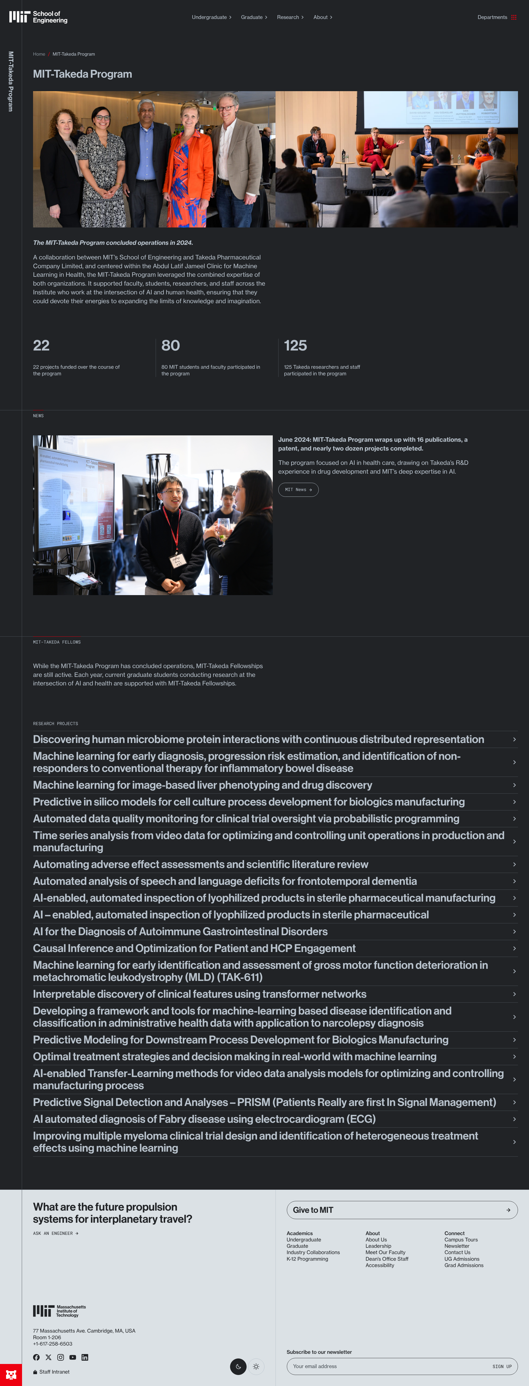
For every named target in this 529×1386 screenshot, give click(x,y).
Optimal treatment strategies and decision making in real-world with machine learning (235, 1056)
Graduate (252, 17)
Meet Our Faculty (386, 1252)
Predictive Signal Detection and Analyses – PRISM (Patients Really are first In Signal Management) (265, 1102)
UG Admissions (462, 1259)
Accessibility (380, 1265)
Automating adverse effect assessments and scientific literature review (201, 864)
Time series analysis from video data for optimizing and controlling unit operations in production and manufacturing (268, 841)
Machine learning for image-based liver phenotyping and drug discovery (203, 785)
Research (288, 17)
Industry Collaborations (313, 1252)
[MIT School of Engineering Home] (38, 17)
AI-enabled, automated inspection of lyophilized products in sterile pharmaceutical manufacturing (264, 898)
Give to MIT (313, 1210)
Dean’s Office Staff (387, 1259)
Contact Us (458, 1252)
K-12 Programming (307, 1259)
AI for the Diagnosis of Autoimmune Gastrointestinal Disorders (180, 931)
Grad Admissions (464, 1265)
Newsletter (457, 1246)
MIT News (295, 489)
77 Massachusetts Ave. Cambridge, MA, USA (85, 1331)
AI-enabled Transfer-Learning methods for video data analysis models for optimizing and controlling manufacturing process (268, 1079)
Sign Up (502, 1366)
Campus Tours (461, 1240)
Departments (492, 17)
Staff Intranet (54, 1372)
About (321, 17)
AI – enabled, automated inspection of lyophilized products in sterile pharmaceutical (231, 914)
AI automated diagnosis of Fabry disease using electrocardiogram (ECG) (204, 1119)
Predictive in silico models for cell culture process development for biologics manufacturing (249, 802)
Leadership (378, 1246)
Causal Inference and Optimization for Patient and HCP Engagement (194, 948)
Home (39, 54)
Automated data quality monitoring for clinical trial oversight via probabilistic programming (246, 818)
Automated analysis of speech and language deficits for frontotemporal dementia (225, 881)
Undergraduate (209, 17)
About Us (376, 1240)
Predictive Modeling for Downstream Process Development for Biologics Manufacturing (241, 1039)
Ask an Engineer (53, 1233)
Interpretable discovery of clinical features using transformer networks (200, 994)
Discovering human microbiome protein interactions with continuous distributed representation (258, 739)
